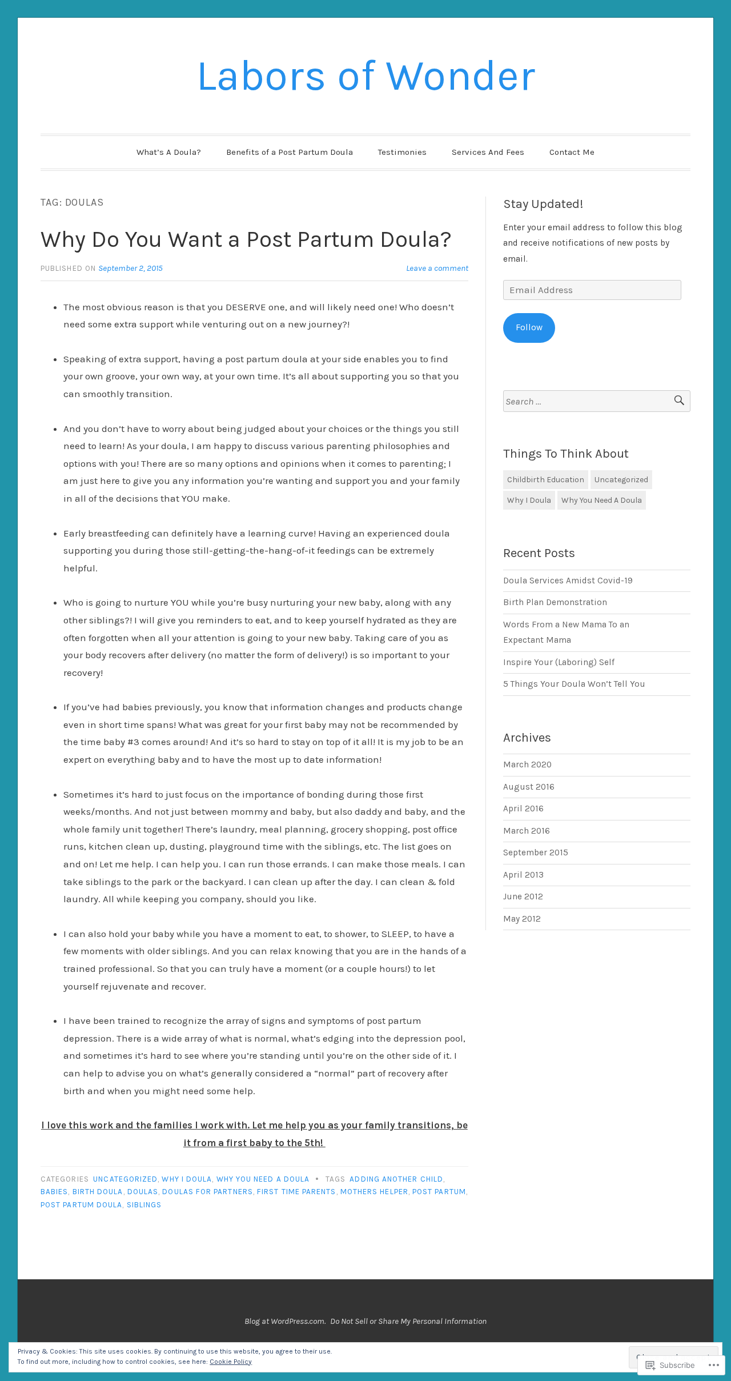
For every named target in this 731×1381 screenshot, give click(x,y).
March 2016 (526, 831)
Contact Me (572, 152)
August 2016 (529, 787)
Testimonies (402, 152)
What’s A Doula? (168, 152)
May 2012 (522, 919)
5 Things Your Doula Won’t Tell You (574, 684)
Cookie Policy (231, 1362)
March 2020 (527, 764)
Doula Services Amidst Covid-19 (568, 580)
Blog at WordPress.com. (285, 1321)
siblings (144, 1204)
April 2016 (523, 808)
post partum (439, 1191)
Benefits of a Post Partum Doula (289, 152)
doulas (142, 1191)
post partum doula (81, 1204)
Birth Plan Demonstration (555, 602)
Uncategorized (125, 1179)
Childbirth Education (545, 480)
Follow (529, 327)
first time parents (296, 1191)
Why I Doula (187, 1179)
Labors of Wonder (365, 75)
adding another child (396, 1179)
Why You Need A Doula (263, 1179)
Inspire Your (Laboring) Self (558, 662)
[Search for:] (596, 401)
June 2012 (523, 896)
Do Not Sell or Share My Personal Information (408, 1321)
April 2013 (523, 875)
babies (54, 1191)
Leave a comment (437, 268)
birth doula (98, 1191)
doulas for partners (207, 1191)
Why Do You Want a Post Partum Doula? (246, 239)
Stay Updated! (543, 204)
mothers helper (374, 1191)
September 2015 (535, 852)
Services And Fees (488, 152)
